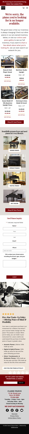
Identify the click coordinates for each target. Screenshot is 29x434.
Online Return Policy (14, 418)
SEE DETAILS (7, 81)
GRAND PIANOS (14, 150)
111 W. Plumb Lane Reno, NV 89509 (14, 394)
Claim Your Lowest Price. (14, 4)
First (14, 231)
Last (14, 237)
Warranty (14, 414)
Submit (14, 277)
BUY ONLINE (14, 203)
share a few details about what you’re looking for (14, 45)
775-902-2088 (14, 397)
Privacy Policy (14, 416)
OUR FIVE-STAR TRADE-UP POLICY (13, 368)
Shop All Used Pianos (14, 122)
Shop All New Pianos (14, 210)
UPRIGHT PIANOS (14, 168)
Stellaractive (14, 427)
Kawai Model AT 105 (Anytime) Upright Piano (7, 103)
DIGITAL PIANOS (14, 186)
